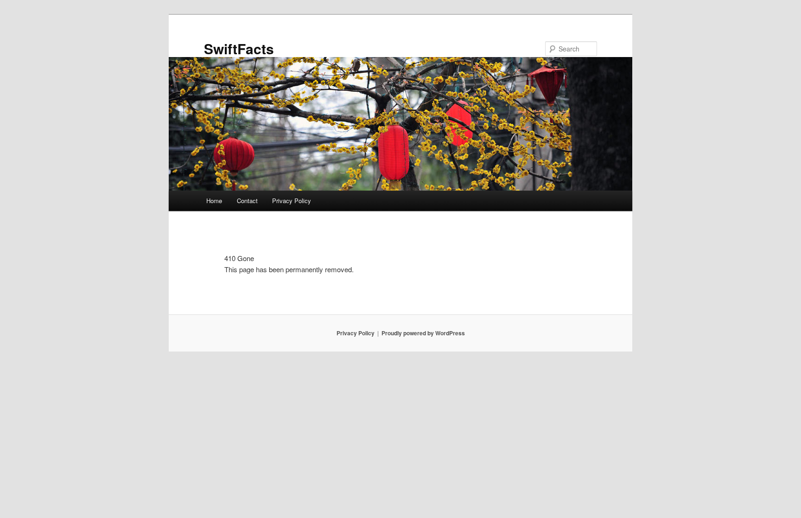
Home (214, 200)
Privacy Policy (291, 200)
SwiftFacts (239, 48)
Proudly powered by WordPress (423, 333)
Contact (247, 200)
